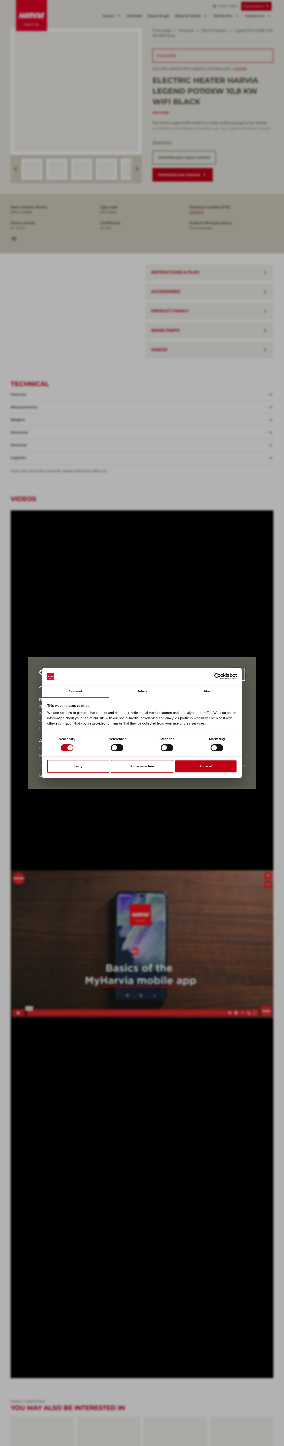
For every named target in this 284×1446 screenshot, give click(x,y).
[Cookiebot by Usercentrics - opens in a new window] (217, 676)
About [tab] (208, 691)
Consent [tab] (75, 691)
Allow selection (142, 766)
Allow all (206, 766)
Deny (78, 766)
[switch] (117, 747)
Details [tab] (142, 691)
